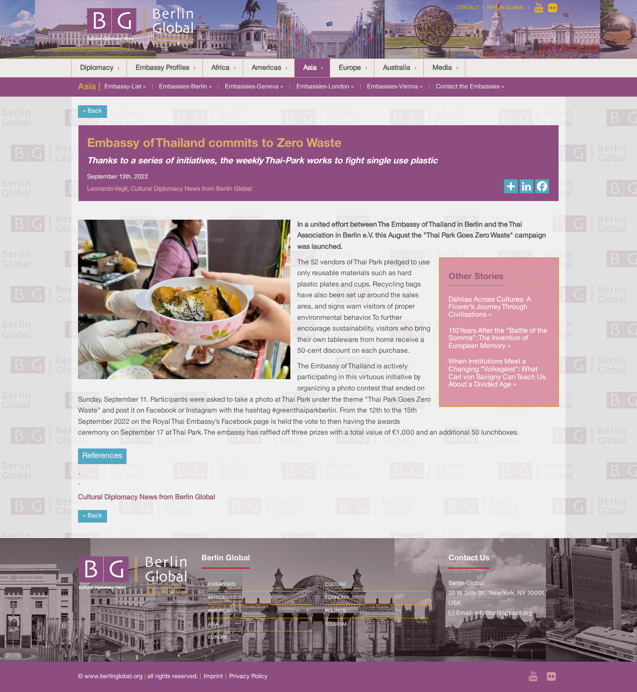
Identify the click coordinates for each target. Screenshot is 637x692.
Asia (310, 68)
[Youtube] (539, 8)
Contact (468, 8)
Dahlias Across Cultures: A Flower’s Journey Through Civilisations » (489, 307)
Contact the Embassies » (470, 87)
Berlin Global (505, 8)
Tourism (336, 624)
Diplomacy (97, 68)
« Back (92, 111)
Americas (266, 68)
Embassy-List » (125, 87)
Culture (335, 584)
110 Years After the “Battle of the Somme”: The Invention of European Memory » (497, 338)
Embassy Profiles (162, 68)
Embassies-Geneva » (254, 87)
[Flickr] (552, 8)
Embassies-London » (325, 87)
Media (442, 68)
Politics (335, 611)
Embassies (221, 584)
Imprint (213, 676)
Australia (396, 68)
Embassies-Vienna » (394, 87)
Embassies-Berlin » (185, 87)
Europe (350, 68)
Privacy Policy (248, 676)
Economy (337, 597)
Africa (220, 68)
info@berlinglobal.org (503, 613)
